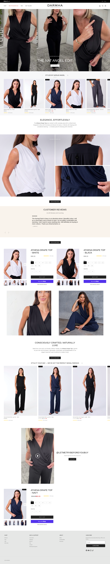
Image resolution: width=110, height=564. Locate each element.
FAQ (102, 1)
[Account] (100, 6)
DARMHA (8, 560)
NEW (22, 5)
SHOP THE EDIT (55, 65)
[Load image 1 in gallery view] (15, 264)
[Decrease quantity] (32, 271)
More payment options (42, 284)
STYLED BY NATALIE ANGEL (55, 75)
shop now (72, 459)
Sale (5, 541)
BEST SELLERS (28, 5)
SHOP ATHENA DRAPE (55, 201)
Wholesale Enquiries (33, 546)
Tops (5, 539)
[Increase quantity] (39, 271)
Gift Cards (6, 543)
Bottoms (6, 537)
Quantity (33, 268)
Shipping (31, 539)
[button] (37, 455)
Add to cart (42, 277)
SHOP (5, 5)
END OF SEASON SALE (13, 5)
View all (55, 77)
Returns (30, 541)
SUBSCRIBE (96, 545)
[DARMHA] (55, 6)
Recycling (61, 541)
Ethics (61, 537)
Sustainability (62, 539)
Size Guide (31, 537)
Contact (105, 1)
